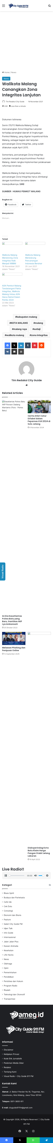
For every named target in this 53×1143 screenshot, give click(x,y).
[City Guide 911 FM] (18, 5)
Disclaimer (8, 1050)
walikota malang (15, 335)
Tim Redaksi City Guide (15, 101)
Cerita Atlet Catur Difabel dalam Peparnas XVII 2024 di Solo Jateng (39, 419)
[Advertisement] (26, 42)
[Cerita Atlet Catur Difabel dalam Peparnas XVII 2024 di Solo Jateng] (39, 406)
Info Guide (8, 933)
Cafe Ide (8, 902)
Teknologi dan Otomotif (14, 994)
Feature (7, 919)
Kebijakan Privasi (11, 1054)
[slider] (16, 875)
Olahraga (8, 963)
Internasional (10, 937)
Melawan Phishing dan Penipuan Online (13, 649)
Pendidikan (9, 977)
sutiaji (37, 329)
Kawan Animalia (11, 946)
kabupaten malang (27, 316)
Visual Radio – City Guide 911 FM (18, 1076)
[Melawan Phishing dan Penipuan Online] (13, 638)
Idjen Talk (8, 928)
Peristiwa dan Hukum (13, 981)
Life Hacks (8, 955)
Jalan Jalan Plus (11, 941)
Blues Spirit (9, 893)
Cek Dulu (8, 906)
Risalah (7, 990)
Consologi (8, 911)
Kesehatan (8, 950)
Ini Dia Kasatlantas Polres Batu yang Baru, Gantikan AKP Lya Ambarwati (12, 620)
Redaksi (7, 1067)
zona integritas (39, 335)
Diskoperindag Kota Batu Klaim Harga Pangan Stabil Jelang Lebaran (39, 851)
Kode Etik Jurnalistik (13, 1058)
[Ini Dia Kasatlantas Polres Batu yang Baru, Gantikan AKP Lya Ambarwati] (13, 506)
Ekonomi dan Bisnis (12, 915)
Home (7, 72)
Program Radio (10, 986)
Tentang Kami (10, 1072)
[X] (14, 345)
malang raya (20, 329)
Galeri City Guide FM (13, 924)
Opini (6, 968)
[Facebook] (7, 345)
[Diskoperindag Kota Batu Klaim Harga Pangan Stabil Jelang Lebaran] (39, 738)
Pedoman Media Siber (14, 1063)
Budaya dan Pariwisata (14, 897)
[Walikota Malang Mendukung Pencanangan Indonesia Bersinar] (35, 247)
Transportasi (9, 999)
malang (39, 322)
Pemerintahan (10, 972)
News (13, 72)
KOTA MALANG (19, 322)
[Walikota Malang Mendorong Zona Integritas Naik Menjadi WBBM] (12, 247)
